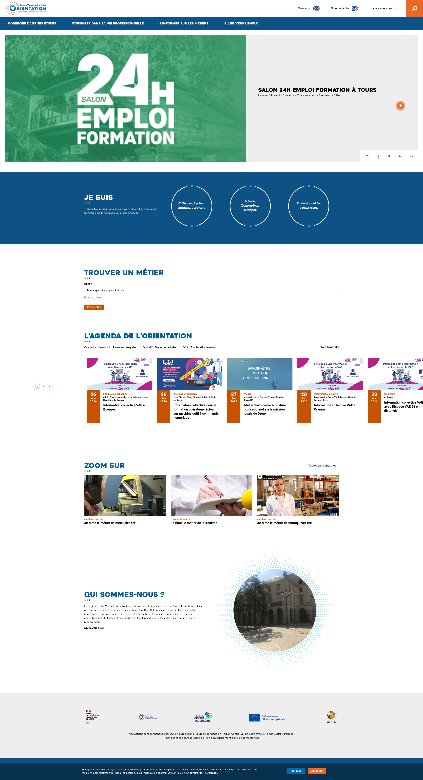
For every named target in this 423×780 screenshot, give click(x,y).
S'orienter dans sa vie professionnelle (108, 23)
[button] (366, 156)
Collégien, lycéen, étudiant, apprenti (191, 206)
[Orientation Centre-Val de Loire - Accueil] (26, 8)
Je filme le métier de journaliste (194, 523)
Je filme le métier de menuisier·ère (110, 523)
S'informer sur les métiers (184, 23)
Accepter (316, 771)
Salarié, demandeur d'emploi (250, 206)
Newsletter (305, 8)
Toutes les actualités (322, 466)
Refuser (296, 771)
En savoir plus (94, 628)
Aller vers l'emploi (241, 23)
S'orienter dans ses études (32, 23)
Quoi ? (88, 284)
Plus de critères (93, 297)
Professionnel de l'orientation (308, 206)
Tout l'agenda (330, 347)
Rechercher (94, 307)
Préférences (211, 773)
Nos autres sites (382, 8)
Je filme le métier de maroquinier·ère (284, 523)
